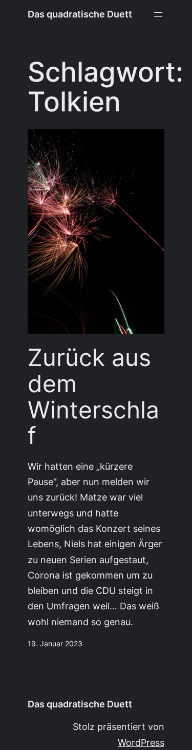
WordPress (141, 742)
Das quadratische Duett (80, 14)
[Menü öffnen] (158, 14)
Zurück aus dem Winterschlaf (93, 396)
